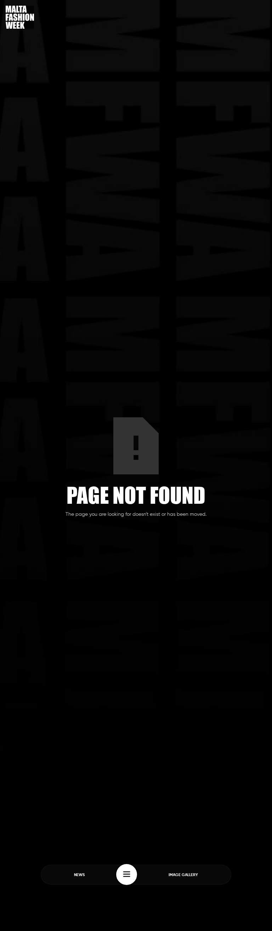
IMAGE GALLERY (183, 875)
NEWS (79, 875)
